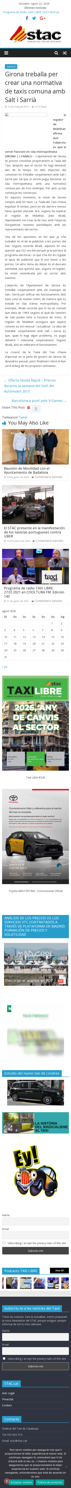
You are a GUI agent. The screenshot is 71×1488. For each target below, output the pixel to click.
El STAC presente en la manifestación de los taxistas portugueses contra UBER (34, 532)
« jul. (5, 666)
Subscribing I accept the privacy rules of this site (36, 1243)
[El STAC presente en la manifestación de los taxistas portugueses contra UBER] (28, 487)
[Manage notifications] (7, 1481)
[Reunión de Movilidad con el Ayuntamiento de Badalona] (35, 431)
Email (5, 1229)
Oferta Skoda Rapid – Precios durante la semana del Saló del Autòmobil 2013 (30, 386)
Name (6, 1215)
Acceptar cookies (21, 1482)
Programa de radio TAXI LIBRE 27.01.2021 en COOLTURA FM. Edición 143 (34, 592)
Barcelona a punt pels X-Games (39, 400)
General (11, 66)
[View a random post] (65, 53)
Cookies (7, 1405)
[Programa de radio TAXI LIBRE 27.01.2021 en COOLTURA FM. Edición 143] (35, 551)
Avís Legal (8, 1393)
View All (59, 1270)
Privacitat (7, 1399)
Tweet (22, 417)
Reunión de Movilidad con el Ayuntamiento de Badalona (26, 470)
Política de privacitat (49, 1482)
